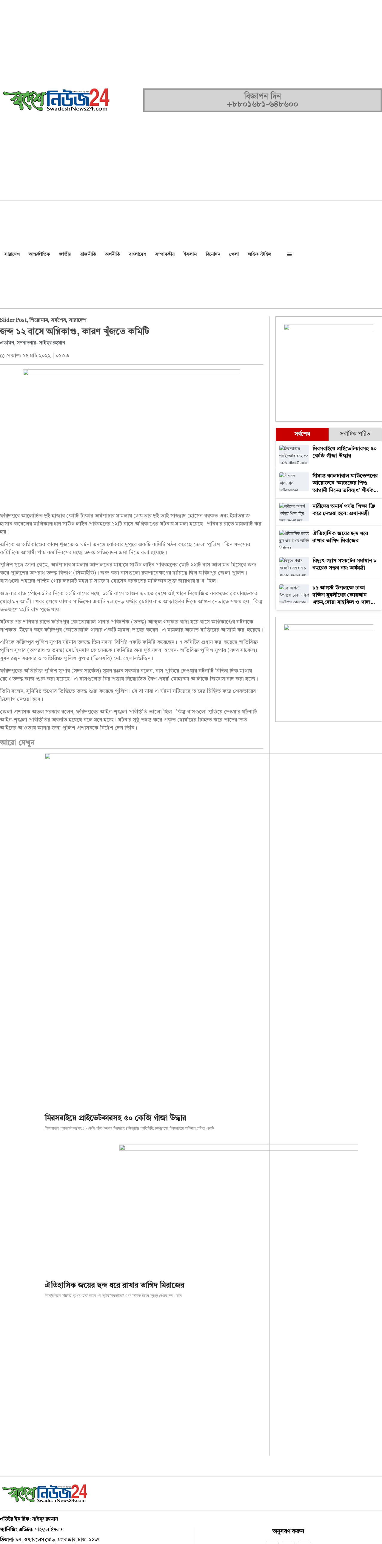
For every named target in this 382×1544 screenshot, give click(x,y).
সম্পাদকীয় (165, 254)
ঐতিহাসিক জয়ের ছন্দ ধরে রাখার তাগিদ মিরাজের (114, 1285)
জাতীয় (65, 254)
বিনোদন (213, 254)
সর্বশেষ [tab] (302, 434)
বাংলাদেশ (137, 254)
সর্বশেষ (58, 320)
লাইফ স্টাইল (259, 254)
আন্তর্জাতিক (39, 254)
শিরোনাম (38, 320)
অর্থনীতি (112, 254)
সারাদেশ (12, 254)
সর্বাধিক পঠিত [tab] (355, 434)
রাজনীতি (88, 254)
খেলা (234, 254)
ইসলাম (190, 254)
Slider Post (13, 320)
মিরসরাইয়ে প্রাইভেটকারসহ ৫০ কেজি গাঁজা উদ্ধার (115, 1118)
